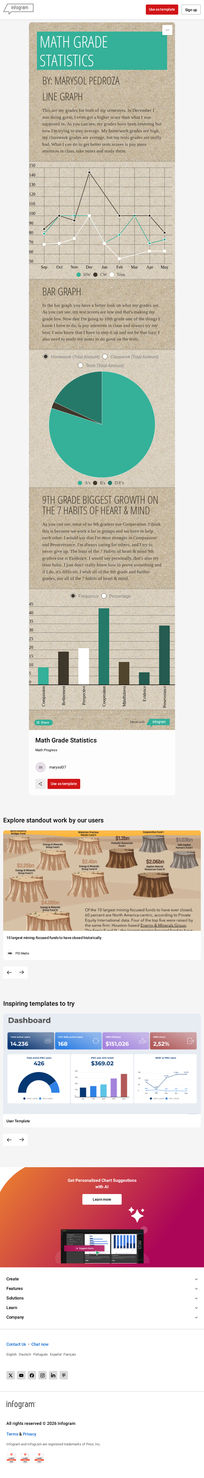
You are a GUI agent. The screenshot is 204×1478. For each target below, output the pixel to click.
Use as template (162, 9)
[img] (43, 676)
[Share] (40, 784)
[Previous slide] (9, 972)
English (11, 1354)
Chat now (40, 1344)
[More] (167, 30)
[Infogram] (18, 9)
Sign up (191, 10)
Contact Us (16, 1344)
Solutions (14, 1298)
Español (55, 1354)
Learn (11, 1307)
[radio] (72, 357)
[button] (84, 274)
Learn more (102, 1199)
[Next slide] (21, 972)
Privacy (29, 1434)
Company (15, 1317)
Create (12, 1278)
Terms (12, 1434)
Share (45, 722)
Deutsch (25, 1354)
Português (40, 1354)
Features (14, 1288)
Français (69, 1354)
